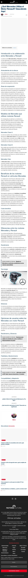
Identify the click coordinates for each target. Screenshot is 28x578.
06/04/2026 (3, 485)
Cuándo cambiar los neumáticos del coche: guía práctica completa (12, 443)
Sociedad (23, 547)
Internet (14, 549)
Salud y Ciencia (23, 545)
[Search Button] (26, 2)
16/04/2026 (3, 465)
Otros (14, 553)
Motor (3, 440)
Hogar (14, 547)
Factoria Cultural (10, 575)
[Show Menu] (1, 2)
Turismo (23, 551)
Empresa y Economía (5, 550)
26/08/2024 (12, 14)
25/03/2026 (3, 490)
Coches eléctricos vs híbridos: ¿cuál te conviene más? (14, 488)
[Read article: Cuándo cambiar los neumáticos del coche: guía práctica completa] (14, 434)
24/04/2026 (3, 446)
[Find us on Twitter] (15, 499)
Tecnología (23, 549)
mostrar (14, 47)
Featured (14, 545)
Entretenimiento (4, 552)
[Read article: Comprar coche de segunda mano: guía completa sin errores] (14, 454)
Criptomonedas (4, 545)
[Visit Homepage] (14, 2)
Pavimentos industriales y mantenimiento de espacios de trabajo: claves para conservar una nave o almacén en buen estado (14, 538)
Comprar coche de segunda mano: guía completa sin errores (13, 463)
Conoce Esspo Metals (14, 529)
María (6, 14)
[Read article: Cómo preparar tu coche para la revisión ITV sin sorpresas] (14, 474)
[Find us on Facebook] (12, 499)
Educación (5, 547)
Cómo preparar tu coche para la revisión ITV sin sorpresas (12, 482)
